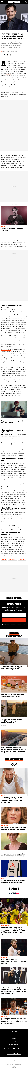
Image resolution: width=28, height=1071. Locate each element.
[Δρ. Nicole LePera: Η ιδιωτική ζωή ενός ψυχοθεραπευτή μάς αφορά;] (14, 815)
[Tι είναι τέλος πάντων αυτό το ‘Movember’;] (14, 215)
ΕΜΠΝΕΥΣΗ (4, 825)
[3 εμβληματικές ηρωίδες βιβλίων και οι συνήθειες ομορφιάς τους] (14, 841)
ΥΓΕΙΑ (3, 795)
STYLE (3, 226)
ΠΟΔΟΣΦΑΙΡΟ (5, 925)
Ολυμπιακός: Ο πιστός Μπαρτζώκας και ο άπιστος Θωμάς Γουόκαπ (13, 961)
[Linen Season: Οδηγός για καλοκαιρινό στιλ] (14, 652)
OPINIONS (4, 957)
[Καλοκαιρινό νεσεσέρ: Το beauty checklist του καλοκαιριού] (14, 684)
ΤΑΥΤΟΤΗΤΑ (14, 1034)
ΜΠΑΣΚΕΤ (4, 986)
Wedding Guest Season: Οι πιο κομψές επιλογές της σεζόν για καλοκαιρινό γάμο (12, 720)
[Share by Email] (13, 55)
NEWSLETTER (14, 1053)
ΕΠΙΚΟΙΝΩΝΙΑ (14, 1031)
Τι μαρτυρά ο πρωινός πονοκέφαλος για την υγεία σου (11, 800)
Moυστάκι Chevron (6, 385)
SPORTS (14, 889)
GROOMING (4, 31)
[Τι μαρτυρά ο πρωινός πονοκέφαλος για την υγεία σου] (14, 782)
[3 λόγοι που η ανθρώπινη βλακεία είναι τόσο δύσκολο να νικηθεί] (14, 868)
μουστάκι (8, 73)
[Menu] (2, 2)
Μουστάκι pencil (6, 349)
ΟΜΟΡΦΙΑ (4, 852)
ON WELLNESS (14, 759)
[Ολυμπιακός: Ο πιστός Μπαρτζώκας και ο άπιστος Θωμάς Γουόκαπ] (14, 947)
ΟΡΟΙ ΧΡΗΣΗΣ (14, 1041)
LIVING (3, 878)
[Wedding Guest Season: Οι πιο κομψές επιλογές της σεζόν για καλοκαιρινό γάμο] (14, 708)
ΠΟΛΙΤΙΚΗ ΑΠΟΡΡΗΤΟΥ (14, 1044)
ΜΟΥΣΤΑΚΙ (22, 559)
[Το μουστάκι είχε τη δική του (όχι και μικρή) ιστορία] (14, 409)
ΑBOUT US (14, 1038)
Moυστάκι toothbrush (7, 336)
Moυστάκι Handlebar (7, 367)
